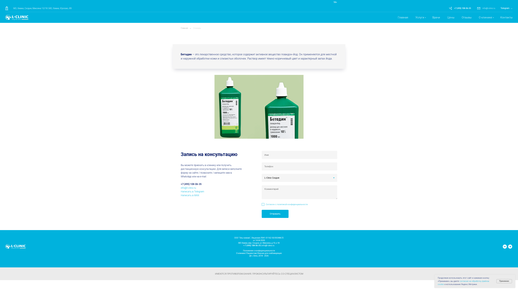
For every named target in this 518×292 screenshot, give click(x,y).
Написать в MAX (190, 195)
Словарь (197, 28)
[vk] (505, 248)
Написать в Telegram (192, 191)
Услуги (419, 17)
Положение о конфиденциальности (259, 251)
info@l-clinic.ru (489, 8)
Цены (450, 17)
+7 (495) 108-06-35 (462, 8)
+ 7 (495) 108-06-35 (252, 245)
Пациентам (251, 253)
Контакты (506, 17)
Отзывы (467, 17)
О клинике (485, 17)
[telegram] (510, 248)
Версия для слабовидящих (270, 253)
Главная (403, 17)
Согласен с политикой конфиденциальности (287, 204)
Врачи (436, 17)
